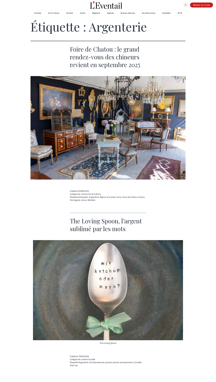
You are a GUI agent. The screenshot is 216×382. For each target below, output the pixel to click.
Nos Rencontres (148, 13)
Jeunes (109, 362)
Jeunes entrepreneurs (123, 362)
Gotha (82, 13)
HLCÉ (180, 13)
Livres (84, 200)
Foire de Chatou (129, 197)
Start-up (74, 365)
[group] (185, 5)
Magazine (96, 13)
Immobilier (166, 13)
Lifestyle (37, 13)
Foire (118, 197)
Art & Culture (53, 13)
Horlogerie (75, 200)
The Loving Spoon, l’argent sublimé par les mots (106, 225)
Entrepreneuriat (97, 362)
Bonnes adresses (128, 13)
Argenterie (94, 197)
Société (69, 13)
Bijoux (103, 197)
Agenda (110, 13)
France (141, 197)
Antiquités (83, 197)
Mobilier (92, 200)
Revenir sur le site (201, 5)
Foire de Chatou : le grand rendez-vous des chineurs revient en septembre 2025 (105, 57)
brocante (111, 197)
